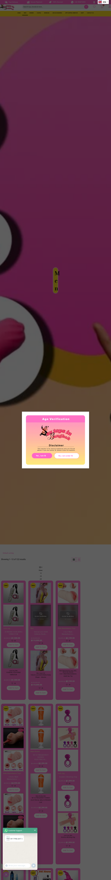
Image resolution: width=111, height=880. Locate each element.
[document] (55, 440)
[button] (66, 456)
